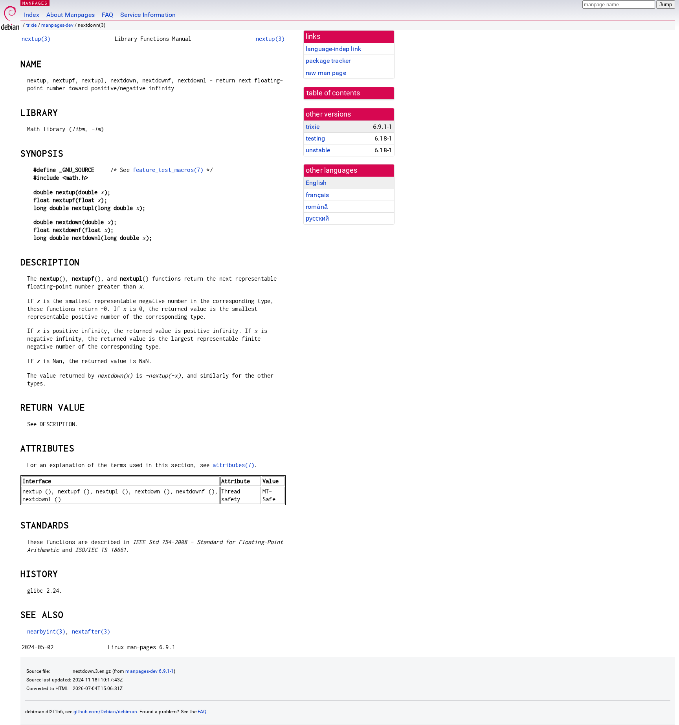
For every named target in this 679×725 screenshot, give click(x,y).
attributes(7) (233, 465)
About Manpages (70, 14)
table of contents (333, 93)
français (317, 195)
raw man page (326, 73)
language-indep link (333, 49)
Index (31, 14)
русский (317, 218)
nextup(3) (36, 38)
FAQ (107, 14)
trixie (31, 25)
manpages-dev (57, 25)
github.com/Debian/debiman (105, 711)
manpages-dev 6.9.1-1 (149, 671)
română (317, 206)
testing (315, 138)
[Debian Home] (10, 16)
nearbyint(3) (46, 631)
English (316, 182)
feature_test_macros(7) (168, 169)
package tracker (328, 60)
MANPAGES (35, 2)
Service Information (148, 14)
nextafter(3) (91, 631)
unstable (318, 150)
